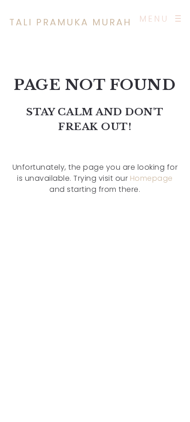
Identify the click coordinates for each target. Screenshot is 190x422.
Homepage (151, 178)
